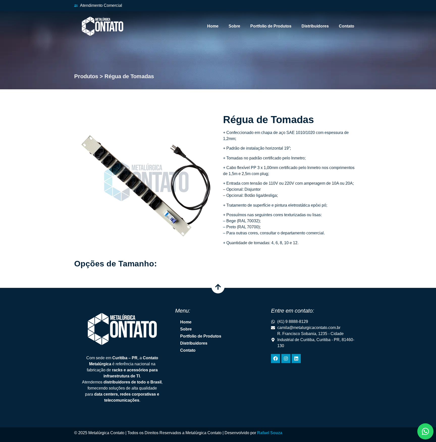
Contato (346, 26)
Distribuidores (315, 26)
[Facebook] (275, 358)
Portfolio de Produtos (270, 26)
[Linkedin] (296, 358)
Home (213, 26)
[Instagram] (285, 358)
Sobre (234, 26)
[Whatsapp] (425, 431)
